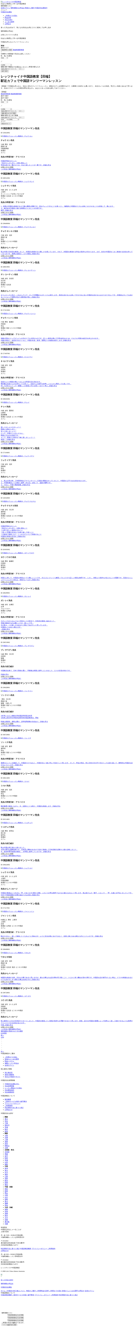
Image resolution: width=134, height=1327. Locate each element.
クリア (3, 121)
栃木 (6, 1129)
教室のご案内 (30, 8)
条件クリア (5, 47)
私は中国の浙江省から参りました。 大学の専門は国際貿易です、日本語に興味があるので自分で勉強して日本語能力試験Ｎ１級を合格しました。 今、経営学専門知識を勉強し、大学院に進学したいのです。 (39, 849)
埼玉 (6, 1121)
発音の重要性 (9, 1074)
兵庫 (6, 1137)
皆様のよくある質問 (12, 1059)
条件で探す (5, 96)
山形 (6, 1162)
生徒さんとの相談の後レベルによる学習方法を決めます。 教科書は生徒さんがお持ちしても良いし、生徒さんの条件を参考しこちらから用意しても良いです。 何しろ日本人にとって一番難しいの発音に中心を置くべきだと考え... (36, 384)
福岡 (6, 1209)
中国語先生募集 (6, 12)
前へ (2, 1035)
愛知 (6, 1185)
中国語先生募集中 (41, 8)
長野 (6, 1178)
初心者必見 (9, 1072)
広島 (6, 1195)
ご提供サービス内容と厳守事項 (16, 1101)
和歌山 (7, 1146)
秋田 (6, 1158)
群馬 (6, 1131)
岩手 (6, 1156)
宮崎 (6, 1220)
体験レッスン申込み (12, 1063)
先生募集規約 (9, 1090)
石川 (6, 1172)
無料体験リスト (6, 6)
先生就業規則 (9, 1092)
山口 (6, 1197)
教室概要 (8, 1099)
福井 (6, 1174)
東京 (6, 1119)
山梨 (6, 1176)
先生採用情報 (9, 1086)
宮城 (6, 1160)
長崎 (6, 1213)
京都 (6, 1148)
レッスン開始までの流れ (13, 1088)
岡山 (6, 1193)
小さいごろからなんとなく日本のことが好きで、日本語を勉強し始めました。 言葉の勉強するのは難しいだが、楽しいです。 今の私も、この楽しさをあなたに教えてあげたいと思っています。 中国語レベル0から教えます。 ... (28, 625)
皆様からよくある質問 (70, 1291)
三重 (6, 1139)
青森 (6, 1154)
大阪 (6, 1135)
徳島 (6, 1199)
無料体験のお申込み (18, 8)
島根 (6, 1191)
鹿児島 (7, 1222)
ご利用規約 (9, 1105)
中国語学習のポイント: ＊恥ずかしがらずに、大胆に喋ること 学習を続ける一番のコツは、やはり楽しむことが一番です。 (26, 163)
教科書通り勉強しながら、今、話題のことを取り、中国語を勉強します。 (30, 806)
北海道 (7, 1152)
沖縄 (6, 1224)
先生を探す (9, 20)
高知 (6, 1205)
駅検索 (21, 50)
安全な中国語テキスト (12, 1077)
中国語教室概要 (25, 1248)
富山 (6, 1170)
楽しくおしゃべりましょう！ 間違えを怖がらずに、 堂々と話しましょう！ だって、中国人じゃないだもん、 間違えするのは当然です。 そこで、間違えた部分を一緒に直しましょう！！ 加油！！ (18, 433)
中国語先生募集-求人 (12, 1084)
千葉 (6, 1123)
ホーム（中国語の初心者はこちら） (13, 1291)
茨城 (6, 1127)
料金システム (9, 1061)
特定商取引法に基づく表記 (14, 1107)
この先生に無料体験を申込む (11, 169)
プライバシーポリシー (12, 1103)
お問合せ (8, 24)
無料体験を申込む (7, 31)
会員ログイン (5, 8)
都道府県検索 (5, 94)
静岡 (6, 1183)
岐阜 (6, 1181)
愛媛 (6, 1203)
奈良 (6, 1143)
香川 (6, 1201)
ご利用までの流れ (11, 15)
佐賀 (6, 1211)
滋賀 (6, 1141)
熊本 (6, 1215)
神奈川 (7, 1125)
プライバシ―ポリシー (42, 1295)
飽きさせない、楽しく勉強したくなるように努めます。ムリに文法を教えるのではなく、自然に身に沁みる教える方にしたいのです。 (52, 936)
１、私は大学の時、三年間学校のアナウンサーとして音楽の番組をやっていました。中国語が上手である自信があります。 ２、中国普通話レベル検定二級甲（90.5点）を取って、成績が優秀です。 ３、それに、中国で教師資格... (44, 483)
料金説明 (8, 18)
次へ (2, 1051)
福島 (6, 1164)
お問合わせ (9, 1110)
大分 (6, 1218)
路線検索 (16, 50)
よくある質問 (9, 22)
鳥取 (6, 1189)
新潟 (6, 1168)
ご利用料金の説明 (42, 1291)
